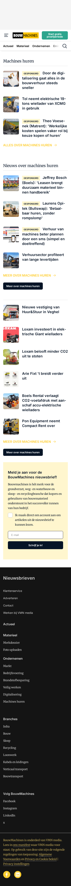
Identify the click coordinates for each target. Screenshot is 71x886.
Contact (8, 605)
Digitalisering (12, 694)
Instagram (10, 808)
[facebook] (6, 874)
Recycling (9, 748)
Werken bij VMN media (18, 612)
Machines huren (18, 61)
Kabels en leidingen (15, 762)
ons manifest (21, 845)
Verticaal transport (15, 769)
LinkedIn (9, 815)
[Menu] (6, 35)
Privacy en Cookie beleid (41, 859)
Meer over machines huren (27, 275)
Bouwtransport (13, 776)
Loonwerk (10, 755)
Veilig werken (12, 687)
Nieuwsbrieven (19, 578)
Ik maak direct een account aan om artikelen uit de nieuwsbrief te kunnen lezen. (38, 519)
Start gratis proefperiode (55, 35)
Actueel (9, 624)
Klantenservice (12, 590)
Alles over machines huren (27, 145)
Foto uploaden (12, 650)
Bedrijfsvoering (13, 673)
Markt (7, 666)
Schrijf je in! (35, 545)
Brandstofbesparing (16, 680)
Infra (6, 726)
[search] (65, 46)
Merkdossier (11, 642)
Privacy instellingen (16, 864)
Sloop (6, 740)
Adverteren (10, 598)
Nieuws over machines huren (30, 165)
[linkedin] (17, 874)
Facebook (9, 801)
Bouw (7, 733)
